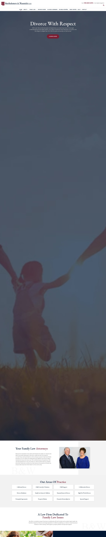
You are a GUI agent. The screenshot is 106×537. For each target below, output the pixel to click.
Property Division (42, 499)
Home (20, 9)
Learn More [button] (53, 36)
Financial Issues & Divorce (63, 493)
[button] (105, 528)
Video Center (73, 9)
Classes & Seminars (52, 9)
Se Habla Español (63, 9)
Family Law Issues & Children (42, 493)
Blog (79, 9)
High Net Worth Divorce (84, 493)
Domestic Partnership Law (63, 499)
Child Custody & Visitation (42, 487)
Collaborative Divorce (84, 487)
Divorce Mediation (21, 493)
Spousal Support (84, 499)
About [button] (25, 9)
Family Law (32, 9)
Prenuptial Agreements (21, 499)
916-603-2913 (88, 3)
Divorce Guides (42, 9)
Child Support (63, 487)
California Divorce (21, 487)
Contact (84, 9)
